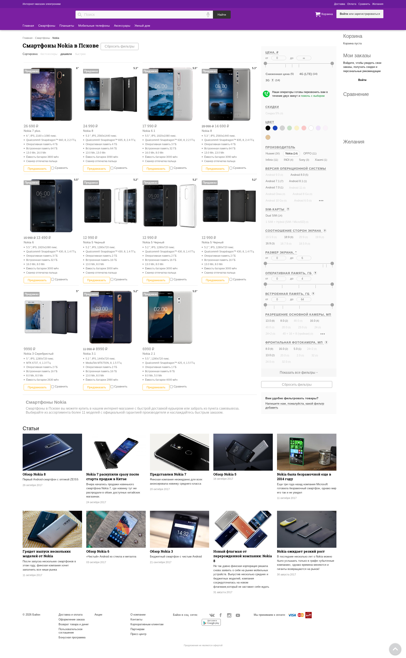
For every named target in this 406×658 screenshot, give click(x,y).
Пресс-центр (138, 634)
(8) (273, 320)
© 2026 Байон (31, 614)
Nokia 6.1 (149, 130)
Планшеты (66, 25)
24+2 (269, 333)
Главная (28, 25)
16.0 (312, 320)
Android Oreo (274, 194)
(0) (281, 113)
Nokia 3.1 (89, 353)
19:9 (318, 237)
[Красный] (303, 128)
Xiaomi (319, 159)
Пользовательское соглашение (70, 631)
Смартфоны (46, 25)
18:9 (286, 237)
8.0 (282, 320)
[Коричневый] (267, 137)
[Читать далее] (321, 200)
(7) (281, 181)
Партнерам (137, 629)
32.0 (284, 361)
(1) (325, 159)
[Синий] (275, 128)
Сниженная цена (278, 74)
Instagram (229, 615)
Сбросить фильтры (119, 46)
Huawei (270, 153)
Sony (302, 159)
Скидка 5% (273, 113)
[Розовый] (325, 128)
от (266, 58)
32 (312, 355)
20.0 (284, 327)
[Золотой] (296, 128)
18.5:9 (303, 243)
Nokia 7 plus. (32, 130)
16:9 (268, 243)
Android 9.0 (273, 174)
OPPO (307, 153)
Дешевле (66, 54)
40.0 (268, 327)
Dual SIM (271, 215)
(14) (295, 153)
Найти (222, 14)
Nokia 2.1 (149, 353)
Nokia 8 (88, 130)
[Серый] (282, 128)
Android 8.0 (297, 174)
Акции (98, 614)
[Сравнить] (52, 167)
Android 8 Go (301, 194)
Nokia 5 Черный (94, 242)
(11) (314, 153)
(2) (286, 320)
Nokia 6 (29, 242)
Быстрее (80, 54)
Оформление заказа (72, 619)
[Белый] (311, 128)
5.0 (296, 348)
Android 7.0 (273, 187)
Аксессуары (122, 25)
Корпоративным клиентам (146, 624)
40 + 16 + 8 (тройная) (296, 333)
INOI (286, 159)
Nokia (288, 153)
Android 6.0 (301, 200)
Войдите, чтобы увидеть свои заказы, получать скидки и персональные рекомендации (362, 67)
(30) (277, 153)
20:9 (301, 237)
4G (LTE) (305, 74)
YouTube (238, 615)
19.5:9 (269, 237)
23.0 (300, 327)
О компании (137, 614)
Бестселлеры (48, 54)
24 (315, 327)
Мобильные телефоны (94, 25)
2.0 (298, 355)
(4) (291, 159)
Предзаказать (37, 168)
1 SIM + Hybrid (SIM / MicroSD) (285, 221)
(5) (306, 174)
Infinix (269, 159)
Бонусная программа (72, 637)
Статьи (31, 428)
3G (268, 81)
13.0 (268, 320)
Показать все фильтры (297, 372)
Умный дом (142, 25)
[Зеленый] (289, 128)
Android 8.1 (296, 181)
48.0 (296, 320)
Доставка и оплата (70, 614)
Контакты (136, 619)
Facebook (221, 615)
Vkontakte (212, 615)
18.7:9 (284, 243)
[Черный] (267, 128)
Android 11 (295, 187)
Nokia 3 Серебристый (38, 353)
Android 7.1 (273, 181)
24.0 (268, 361)
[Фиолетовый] (318, 128)
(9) (291, 237)
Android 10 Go (274, 200)
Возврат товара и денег (74, 624)
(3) (307, 159)
